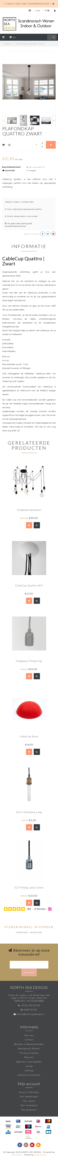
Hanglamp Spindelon (29, 509)
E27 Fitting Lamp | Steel (29, 887)
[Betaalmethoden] (8, 1121)
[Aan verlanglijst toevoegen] (3, 144)
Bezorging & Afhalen (29, 1048)
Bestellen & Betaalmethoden (29, 1044)
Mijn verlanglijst (29, 1105)
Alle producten (29, 1110)
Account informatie (29, 1092)
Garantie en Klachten (29, 1075)
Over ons (29, 1035)
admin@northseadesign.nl (30, 1014)
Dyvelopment (40, 1155)
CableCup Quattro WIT (29, 585)
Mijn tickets (29, 1101)
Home (7, 43)
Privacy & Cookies (29, 1053)
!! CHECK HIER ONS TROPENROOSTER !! (28, 3)
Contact (29, 1039)
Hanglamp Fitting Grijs (29, 660)
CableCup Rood (29, 736)
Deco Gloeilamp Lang (29, 812)
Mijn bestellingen (29, 1096)
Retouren (29, 1057)
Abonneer (29, 972)
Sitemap (29, 1070)
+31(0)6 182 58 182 (30, 1005)
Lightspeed (16, 1155)
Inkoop (29, 1066)
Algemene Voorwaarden (29, 1061)
